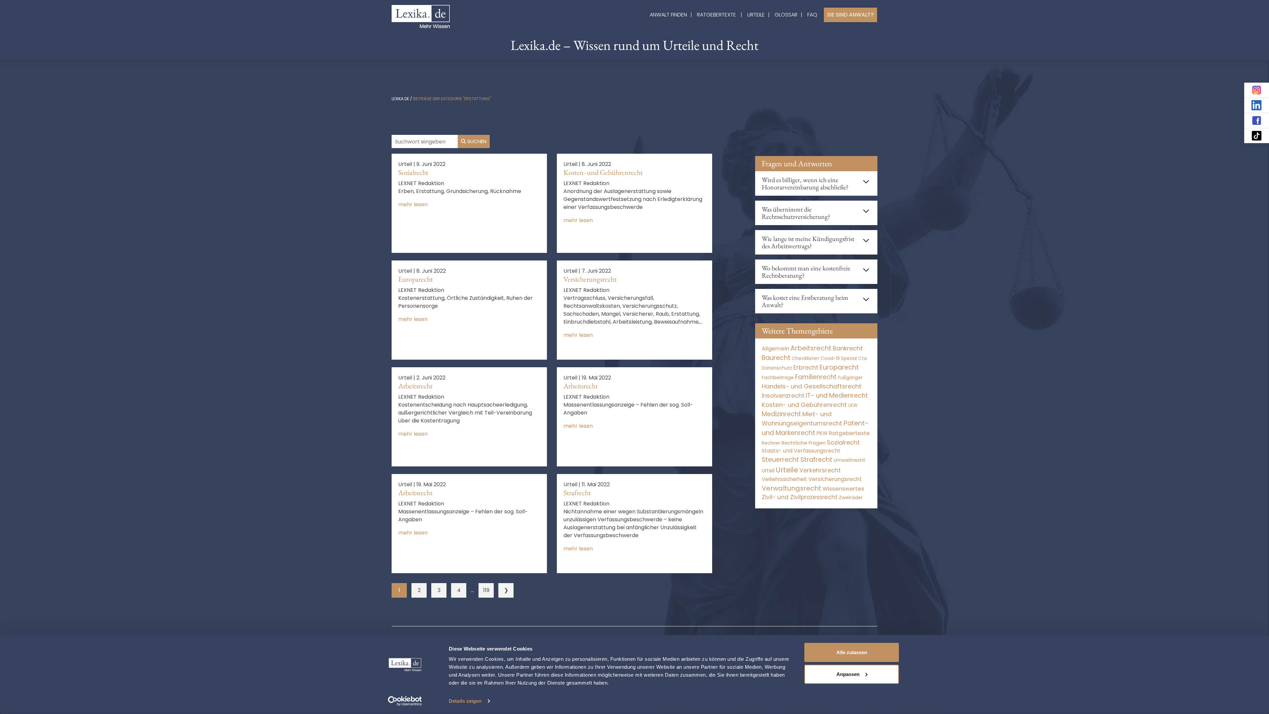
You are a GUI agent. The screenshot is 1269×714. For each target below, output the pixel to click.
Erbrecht (805, 367)
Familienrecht (816, 377)
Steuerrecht (780, 459)
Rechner (771, 443)
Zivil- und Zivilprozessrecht (799, 497)
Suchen (476, 141)
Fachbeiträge (778, 377)
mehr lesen (413, 204)
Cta (862, 358)
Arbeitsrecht (415, 386)
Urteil (768, 470)
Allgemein (775, 348)
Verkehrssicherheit (784, 479)
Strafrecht (577, 492)
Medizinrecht (781, 414)
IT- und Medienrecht (837, 395)
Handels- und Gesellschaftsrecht (812, 386)
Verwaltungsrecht (791, 488)
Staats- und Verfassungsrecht (801, 451)
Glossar (786, 15)
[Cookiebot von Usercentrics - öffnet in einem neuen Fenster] (405, 701)
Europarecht (415, 279)
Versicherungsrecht (590, 279)
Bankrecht (848, 348)
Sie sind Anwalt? (850, 15)
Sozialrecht (413, 172)
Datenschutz (777, 368)
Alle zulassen (851, 652)
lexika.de (400, 98)
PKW (822, 433)
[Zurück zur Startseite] (421, 16)
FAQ (812, 15)
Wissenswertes (843, 489)
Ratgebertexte (716, 15)
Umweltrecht (849, 459)
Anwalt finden (668, 15)
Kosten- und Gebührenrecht (603, 172)
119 (486, 590)
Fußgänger (850, 378)
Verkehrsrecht (820, 470)
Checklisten (805, 358)
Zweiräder (851, 497)
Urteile (756, 15)
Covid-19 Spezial (839, 358)
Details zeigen (465, 701)
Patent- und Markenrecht (815, 428)
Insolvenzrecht (783, 395)
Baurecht (776, 357)
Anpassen (848, 674)
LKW (853, 405)
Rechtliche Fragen (804, 442)
